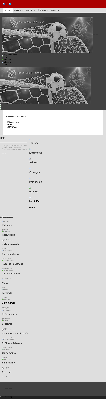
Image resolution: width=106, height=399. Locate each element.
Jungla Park (8, 302)
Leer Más (32, 207)
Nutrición (34, 201)
